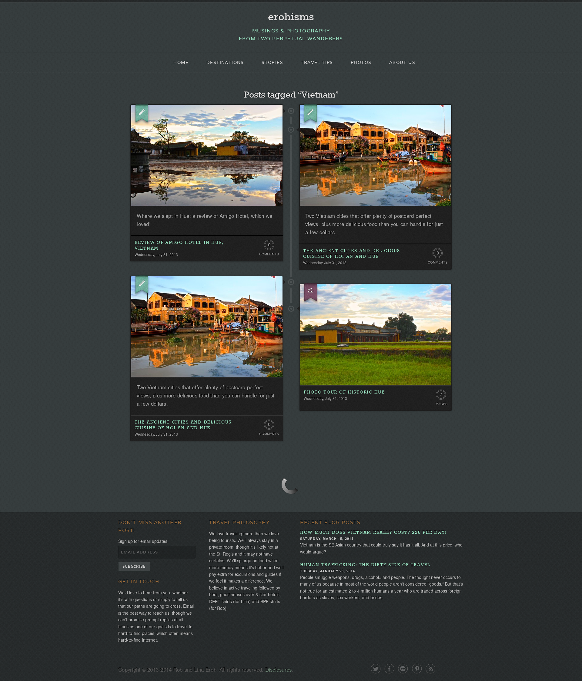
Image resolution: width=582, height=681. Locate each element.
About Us (402, 62)
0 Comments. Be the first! (269, 246)
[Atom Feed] (431, 668)
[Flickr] (403, 668)
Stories (272, 62)
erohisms (291, 17)
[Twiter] (376, 668)
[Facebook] (389, 668)
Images (441, 403)
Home (181, 62)
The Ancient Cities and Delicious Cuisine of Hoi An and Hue (351, 253)
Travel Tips (317, 62)
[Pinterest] (417, 668)
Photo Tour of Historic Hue (344, 392)
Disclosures (278, 669)
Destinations (225, 62)
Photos (361, 62)
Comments (269, 254)
